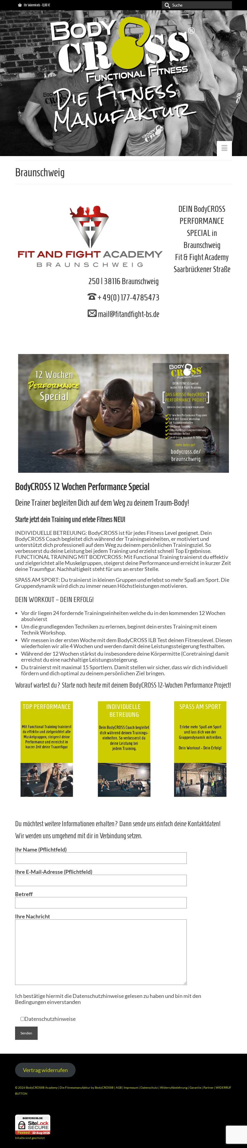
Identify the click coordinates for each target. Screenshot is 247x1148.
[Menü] (224, 148)
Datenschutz (149, 1087)
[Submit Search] (166, 5)
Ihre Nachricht (32, 916)
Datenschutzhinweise (50, 1018)
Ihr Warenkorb (36, 5)
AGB (119, 1087)
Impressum (131, 1087)
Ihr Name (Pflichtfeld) (41, 849)
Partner (208, 1087)
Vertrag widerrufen (45, 1070)
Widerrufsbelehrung (174, 1087)
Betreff (24, 894)
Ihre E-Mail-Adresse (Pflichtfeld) (53, 872)
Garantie (195, 1087)
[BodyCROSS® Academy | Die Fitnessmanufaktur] (123, 75)
